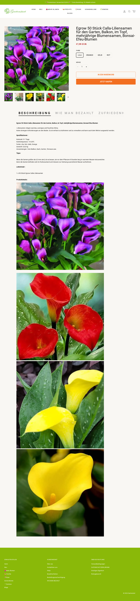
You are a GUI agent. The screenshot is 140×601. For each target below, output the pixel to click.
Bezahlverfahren (52, 574)
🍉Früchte (67, 9)
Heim (34, 9)
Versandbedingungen (98, 564)
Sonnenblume (90, 9)
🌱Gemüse (104, 9)
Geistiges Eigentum (97, 570)
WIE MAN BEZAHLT (53, 581)
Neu (40, 9)
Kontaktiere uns (52, 567)
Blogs (70, 13)
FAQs (49, 570)
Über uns (50, 564)
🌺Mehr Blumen (52, 9)
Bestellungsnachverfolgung (56, 577)
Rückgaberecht (96, 574)
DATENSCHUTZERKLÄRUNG (100, 567)
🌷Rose (78, 9)
